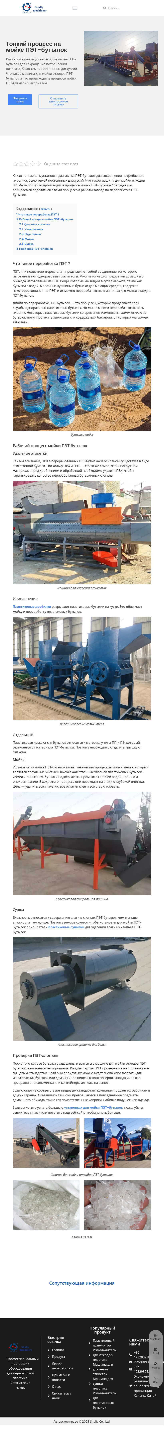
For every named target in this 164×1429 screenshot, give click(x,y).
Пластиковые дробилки (32, 606)
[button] (75, 8)
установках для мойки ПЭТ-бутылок (93, 1107)
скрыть (45, 209)
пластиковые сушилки (66, 927)
